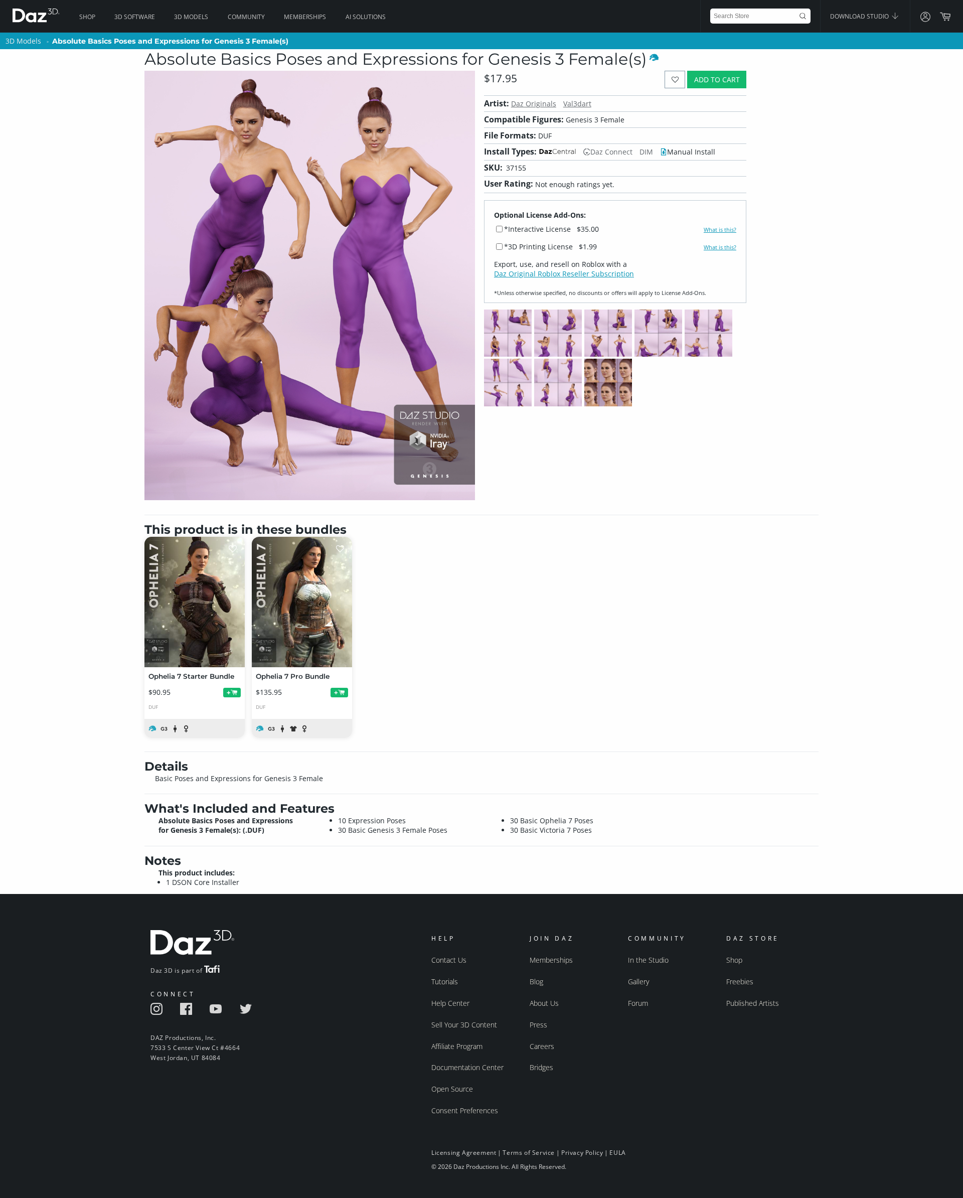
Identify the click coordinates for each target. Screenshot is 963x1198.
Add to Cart (717, 79)
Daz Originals (533, 103)
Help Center (450, 1003)
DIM (646, 152)
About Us (544, 1003)
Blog (536, 981)
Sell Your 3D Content (464, 1024)
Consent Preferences (464, 1110)
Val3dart (577, 103)
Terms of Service (529, 1152)
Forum (638, 1003)
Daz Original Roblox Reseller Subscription (564, 273)
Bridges (541, 1067)
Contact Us (448, 960)
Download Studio (860, 16)
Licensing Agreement (463, 1152)
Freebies (739, 981)
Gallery (638, 981)
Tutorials (444, 981)
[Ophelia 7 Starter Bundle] (194, 602)
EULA (617, 1152)
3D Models (191, 17)
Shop (87, 17)
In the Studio (648, 960)
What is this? (720, 229)
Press (538, 1024)
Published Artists (752, 1003)
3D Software (134, 17)
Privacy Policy (582, 1152)
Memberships (305, 17)
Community (246, 17)
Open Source (452, 1089)
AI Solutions (366, 17)
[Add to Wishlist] (675, 79)
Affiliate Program (457, 1046)
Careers (542, 1046)
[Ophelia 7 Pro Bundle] (302, 602)
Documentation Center (467, 1067)
